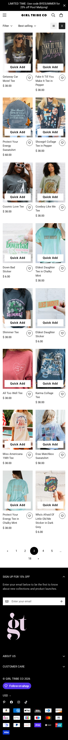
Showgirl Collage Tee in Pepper (46, 144)
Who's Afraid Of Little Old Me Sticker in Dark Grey (45, 521)
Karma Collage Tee (44, 395)
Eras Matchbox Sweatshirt (45, 456)
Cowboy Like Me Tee (46, 208)
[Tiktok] (25, 702)
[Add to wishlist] (29, 78)
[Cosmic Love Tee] (18, 182)
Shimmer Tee (11, 332)
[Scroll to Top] (61, 720)
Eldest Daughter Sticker (45, 334)
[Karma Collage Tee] (50, 369)
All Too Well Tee (12, 393)
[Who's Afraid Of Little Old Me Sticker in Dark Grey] (50, 490)
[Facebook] (11, 702)
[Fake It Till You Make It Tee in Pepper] (50, 53)
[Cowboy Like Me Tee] (50, 182)
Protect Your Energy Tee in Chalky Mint (11, 518)
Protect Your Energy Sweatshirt (10, 146)
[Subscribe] (61, 601)
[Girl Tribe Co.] (34, 15)
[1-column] (53, 26)
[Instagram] (18, 702)
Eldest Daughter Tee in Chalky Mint (45, 271)
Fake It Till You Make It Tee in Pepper (45, 81)
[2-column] (62, 26)
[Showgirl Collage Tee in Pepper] (50, 117)
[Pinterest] (4, 702)
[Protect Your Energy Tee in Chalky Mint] (18, 490)
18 (29, 558)
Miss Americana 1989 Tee (12, 456)
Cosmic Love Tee (13, 206)
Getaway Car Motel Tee (10, 79)
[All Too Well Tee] (18, 369)
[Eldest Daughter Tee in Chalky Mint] (50, 243)
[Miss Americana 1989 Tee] (18, 430)
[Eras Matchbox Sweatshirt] (50, 430)
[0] (61, 15)
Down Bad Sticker (9, 269)
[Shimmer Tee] (18, 308)
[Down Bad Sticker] (18, 243)
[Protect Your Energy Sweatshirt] (18, 117)
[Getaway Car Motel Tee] (18, 53)
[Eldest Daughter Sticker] (50, 308)
